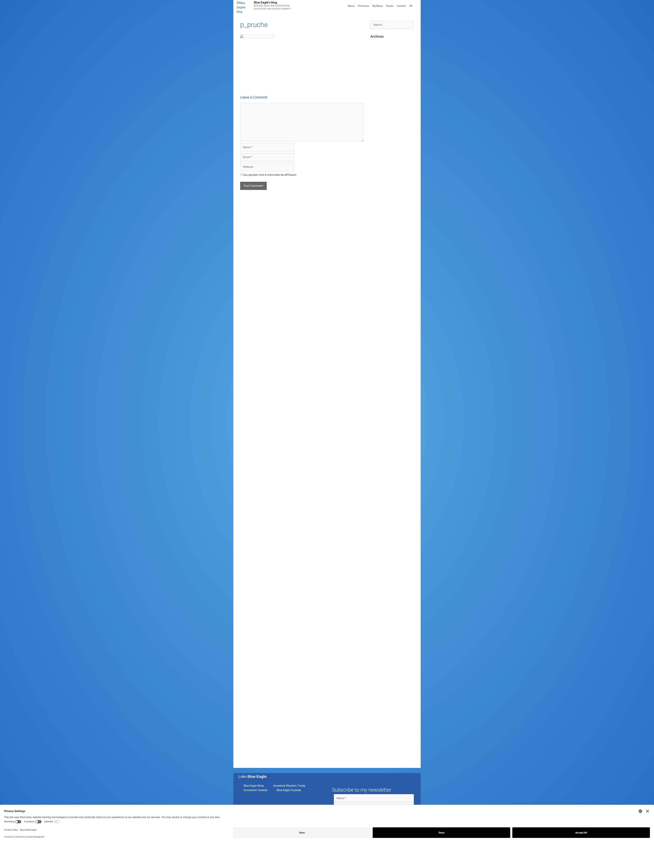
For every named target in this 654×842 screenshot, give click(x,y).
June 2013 (377, 711)
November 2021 (380, 301)
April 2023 (377, 243)
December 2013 (380, 700)
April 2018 (377, 503)
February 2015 (379, 664)
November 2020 (380, 347)
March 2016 (378, 623)
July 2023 (376, 228)
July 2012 (376, 737)
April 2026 (377, 67)
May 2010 (376, 742)
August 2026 (378, 46)
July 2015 (376, 659)
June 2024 (377, 171)
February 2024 (379, 191)
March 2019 (378, 446)
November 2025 (380, 93)
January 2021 (379, 337)
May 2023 (376, 238)
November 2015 (380, 643)
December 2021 (380, 295)
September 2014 (381, 685)
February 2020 (379, 394)
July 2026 (376, 51)
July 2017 (376, 550)
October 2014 (379, 680)
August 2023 (378, 223)
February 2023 (379, 254)
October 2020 (379, 352)
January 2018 (379, 519)
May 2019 (376, 436)
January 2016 (379, 633)
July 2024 (376, 165)
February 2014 (379, 695)
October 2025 (379, 98)
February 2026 (379, 77)
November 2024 (380, 145)
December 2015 (380, 638)
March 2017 (378, 571)
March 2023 (378, 249)
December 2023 (380, 202)
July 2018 (376, 488)
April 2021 (377, 321)
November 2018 (380, 467)
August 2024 (378, 160)
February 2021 (379, 332)
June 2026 (377, 56)
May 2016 (376, 612)
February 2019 (379, 451)
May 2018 (376, 498)
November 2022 (380, 264)
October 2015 (379, 649)
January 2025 (379, 134)
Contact (401, 5)
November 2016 (380, 591)
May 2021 (376, 316)
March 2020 (378, 389)
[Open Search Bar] (417, 6)
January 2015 (379, 669)
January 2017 (379, 581)
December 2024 (380, 139)
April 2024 (377, 181)
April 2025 (377, 119)
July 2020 (376, 368)
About (351, 5)
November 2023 (380, 207)
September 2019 (381, 415)
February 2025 (379, 129)
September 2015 (381, 654)
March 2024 (378, 186)
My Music (377, 5)
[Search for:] (392, 24)
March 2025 (378, 124)
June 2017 (377, 555)
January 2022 (379, 290)
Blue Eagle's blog (265, 2)
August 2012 (378, 732)
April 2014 (377, 690)
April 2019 (377, 441)
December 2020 (380, 342)
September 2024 (381, 155)
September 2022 (381, 274)
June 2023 (377, 233)
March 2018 (378, 508)
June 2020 (377, 373)
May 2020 (376, 378)
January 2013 (379, 721)
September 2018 (381, 477)
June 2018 (377, 493)
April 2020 (377, 384)
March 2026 (378, 72)
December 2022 (380, 259)
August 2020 (378, 363)
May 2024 (376, 176)
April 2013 (377, 716)
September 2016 (381, 602)
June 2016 (377, 607)
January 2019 (379, 456)
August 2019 (378, 420)
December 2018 (380, 462)
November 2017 (380, 529)
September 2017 (381, 540)
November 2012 (380, 727)
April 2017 (377, 565)
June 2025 (377, 113)
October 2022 (379, 269)
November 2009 (380, 752)
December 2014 (380, 675)
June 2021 (377, 311)
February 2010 (379, 747)
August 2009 (378, 758)
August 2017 (378, 545)
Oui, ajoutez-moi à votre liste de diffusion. (269, 174)
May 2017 (376, 560)
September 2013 (381, 706)
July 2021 (376, 306)
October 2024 (379, 150)
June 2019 (377, 430)
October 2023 (379, 212)
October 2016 (379, 597)
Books (390, 5)
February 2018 (379, 513)
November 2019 (380, 404)
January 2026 (379, 82)
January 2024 (379, 197)
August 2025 (378, 108)
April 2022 (377, 285)
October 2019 (379, 410)
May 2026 (376, 62)
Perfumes (363, 5)
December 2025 (380, 87)
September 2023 (381, 217)
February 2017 (379, 576)
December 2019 (380, 399)
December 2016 (380, 586)
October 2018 (379, 472)
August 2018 (378, 482)
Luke (252, 776)
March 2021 (378, 326)
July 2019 (376, 425)
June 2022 (377, 280)
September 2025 (381, 103)
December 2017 (380, 524)
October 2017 (379, 534)
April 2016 (377, 617)
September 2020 (381, 358)
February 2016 (379, 628)
